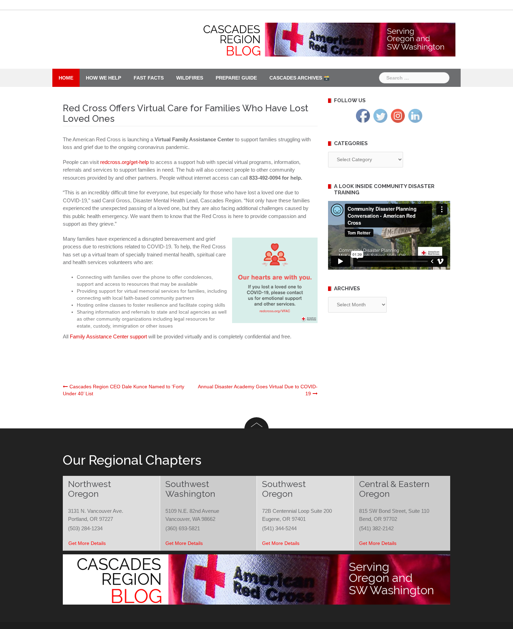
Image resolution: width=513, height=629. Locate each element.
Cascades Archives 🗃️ (299, 78)
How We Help (103, 78)
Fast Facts (149, 78)
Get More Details (87, 543)
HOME (66, 78)
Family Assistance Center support (108, 336)
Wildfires (189, 78)
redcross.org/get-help (124, 162)
